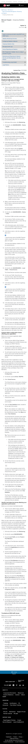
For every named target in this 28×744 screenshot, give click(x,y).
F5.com (3, 1)
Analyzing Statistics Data (8, 44)
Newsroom (21, 693)
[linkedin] (12, 685)
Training (5, 703)
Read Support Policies (9, 720)
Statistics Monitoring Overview (10, 38)
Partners (20, 1)
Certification (13, 703)
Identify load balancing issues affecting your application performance (14, 503)
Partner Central (7, 713)
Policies (15, 736)
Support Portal (21, 711)
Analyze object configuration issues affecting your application (11, 333)
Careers (17, 695)
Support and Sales (21, 681)
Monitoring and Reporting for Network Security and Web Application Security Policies (11, 58)
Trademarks (8, 736)
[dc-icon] (22, 685)
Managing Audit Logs (8, 46)
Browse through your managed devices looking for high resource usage (12, 80)
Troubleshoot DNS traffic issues (10, 613)
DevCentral (12, 711)
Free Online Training (15, 705)
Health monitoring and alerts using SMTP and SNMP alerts (13, 35)
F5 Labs (16, 713)
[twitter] (9, 685)
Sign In (22, 5)
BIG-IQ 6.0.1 (10, 10)
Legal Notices (6, 64)
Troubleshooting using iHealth (10, 62)
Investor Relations (8, 695)
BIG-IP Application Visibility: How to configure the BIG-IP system (13, 52)
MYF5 (25, 1)
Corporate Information (9, 693)
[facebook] (16, 685)
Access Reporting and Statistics (10, 49)
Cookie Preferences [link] (8, 741)
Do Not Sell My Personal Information (14, 740)
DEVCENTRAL (9, 1)
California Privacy (14, 738)
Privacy (20, 736)
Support (15, 1)
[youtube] (19, 685)
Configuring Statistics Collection (10, 41)
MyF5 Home (4, 10)
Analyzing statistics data (10, 77)
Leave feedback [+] (18, 722)
